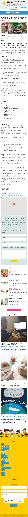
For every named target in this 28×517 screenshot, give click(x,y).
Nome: (3, 232)
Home (2, 444)
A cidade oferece (5, 463)
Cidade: (4, 242)
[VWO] (6, 7)
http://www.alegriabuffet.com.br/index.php (10, 193)
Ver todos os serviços (14, 310)
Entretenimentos (4, 448)
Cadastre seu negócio (6, 467)
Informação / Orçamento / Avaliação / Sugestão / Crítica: (14, 248)
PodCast (3, 472)
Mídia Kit (3, 474)
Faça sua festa (4, 458)
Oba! (24, 7)
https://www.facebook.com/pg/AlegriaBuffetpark (12, 195)
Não (16, 7)
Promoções (3, 456)
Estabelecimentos (5, 446)
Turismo (3, 453)
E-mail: (3, 237)
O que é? (3, 460)
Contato (3, 470)
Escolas (3, 451)
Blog (2, 465)
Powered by (3, 7)
